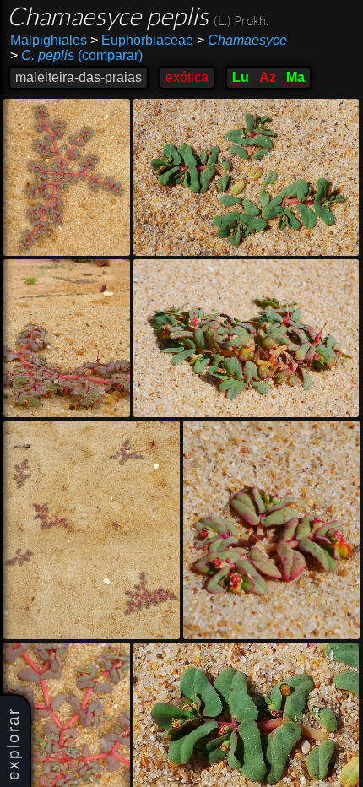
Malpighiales (48, 40)
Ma (295, 77)
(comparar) (76, 55)
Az (267, 77)
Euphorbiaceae (141, 40)
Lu (240, 77)
